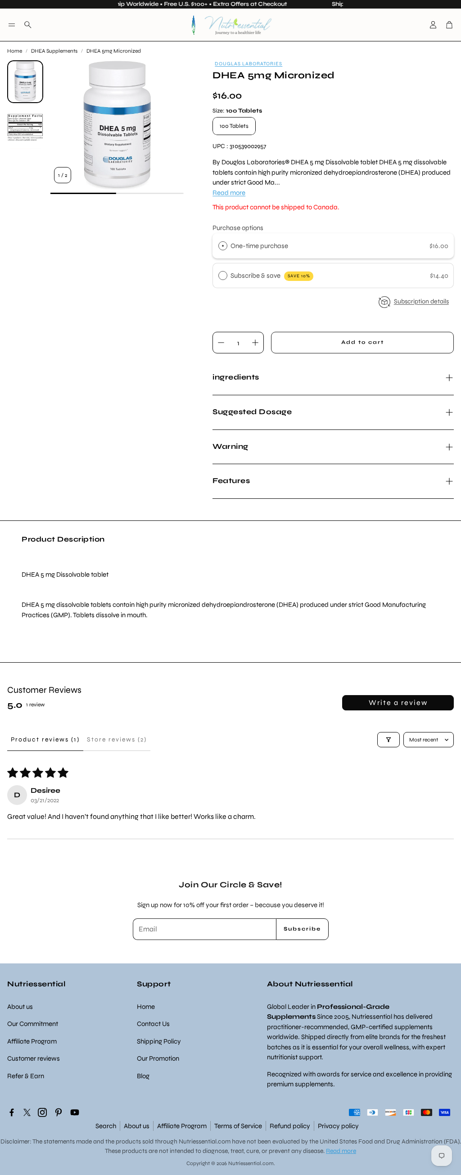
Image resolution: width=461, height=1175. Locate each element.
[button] (11, 24)
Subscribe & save (270, 275)
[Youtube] (74, 1112)
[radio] (222, 245)
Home (14, 51)
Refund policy (290, 1126)
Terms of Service (238, 1126)
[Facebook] (11, 1112)
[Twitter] (27, 1112)
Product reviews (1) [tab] (45, 739)
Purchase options (237, 228)
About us (136, 1126)
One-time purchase (259, 246)
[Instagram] (42, 1112)
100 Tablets (234, 126)
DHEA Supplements (54, 51)
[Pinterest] (58, 1112)
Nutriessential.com (204, 1141)
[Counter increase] (255, 342)
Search (105, 1126)
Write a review (398, 702)
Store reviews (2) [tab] (117, 739)
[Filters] (388, 739)
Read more (228, 193)
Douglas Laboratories (248, 64)
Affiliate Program (182, 1126)
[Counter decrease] (221, 342)
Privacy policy (338, 1126)
